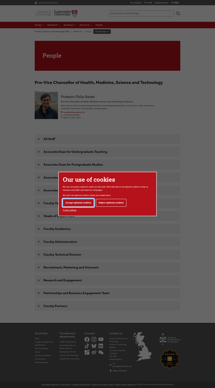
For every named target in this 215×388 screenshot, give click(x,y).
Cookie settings (69, 210)
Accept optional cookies (78, 202)
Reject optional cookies (111, 202)
